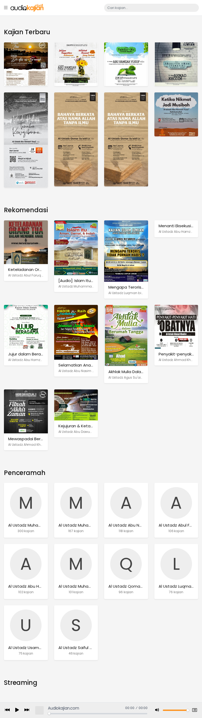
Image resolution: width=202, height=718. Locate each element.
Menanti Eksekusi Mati (179, 226)
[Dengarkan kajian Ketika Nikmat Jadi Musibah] (176, 114)
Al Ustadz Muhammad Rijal (84, 586)
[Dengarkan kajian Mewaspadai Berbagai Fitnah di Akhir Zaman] (26, 411)
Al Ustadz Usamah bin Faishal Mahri (42, 647)
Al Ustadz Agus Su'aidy (126, 377)
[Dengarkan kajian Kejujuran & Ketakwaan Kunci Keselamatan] (76, 404)
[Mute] (157, 710)
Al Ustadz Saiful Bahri (78, 647)
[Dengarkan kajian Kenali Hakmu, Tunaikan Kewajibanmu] (26, 139)
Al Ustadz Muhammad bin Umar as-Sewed (92, 286)
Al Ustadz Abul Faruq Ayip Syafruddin (37, 275)
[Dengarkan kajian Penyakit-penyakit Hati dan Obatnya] (176, 326)
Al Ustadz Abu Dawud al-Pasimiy (84, 431)
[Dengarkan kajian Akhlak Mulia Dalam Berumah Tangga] (126, 335)
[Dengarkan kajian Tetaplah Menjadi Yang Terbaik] (76, 64)
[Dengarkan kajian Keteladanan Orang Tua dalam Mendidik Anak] (26, 242)
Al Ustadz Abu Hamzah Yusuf (36, 586)
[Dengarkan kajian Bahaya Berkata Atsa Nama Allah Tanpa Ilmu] (76, 139)
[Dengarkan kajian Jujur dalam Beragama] (26, 326)
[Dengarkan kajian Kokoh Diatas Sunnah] (26, 64)
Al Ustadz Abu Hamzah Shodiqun (34, 360)
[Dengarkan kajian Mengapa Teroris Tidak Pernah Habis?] (126, 250)
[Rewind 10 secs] (7, 710)
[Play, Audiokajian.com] (17, 710)
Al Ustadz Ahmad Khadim (179, 360)
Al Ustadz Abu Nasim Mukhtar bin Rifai (88, 371)
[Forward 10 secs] (27, 710)
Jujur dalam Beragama (30, 354)
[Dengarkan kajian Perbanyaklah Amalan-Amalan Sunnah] (126, 139)
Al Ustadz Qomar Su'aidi (131, 586)
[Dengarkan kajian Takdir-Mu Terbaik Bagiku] (126, 64)
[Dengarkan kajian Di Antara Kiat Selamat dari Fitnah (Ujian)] (176, 64)
